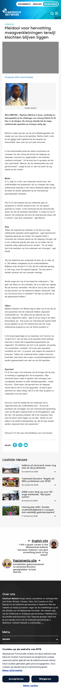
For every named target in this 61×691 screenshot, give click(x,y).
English (37, 4)
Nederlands (50, 4)
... (43, 622)
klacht (13, 139)
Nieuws (6, 639)
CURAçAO (9, 24)
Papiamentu (24, 4)
